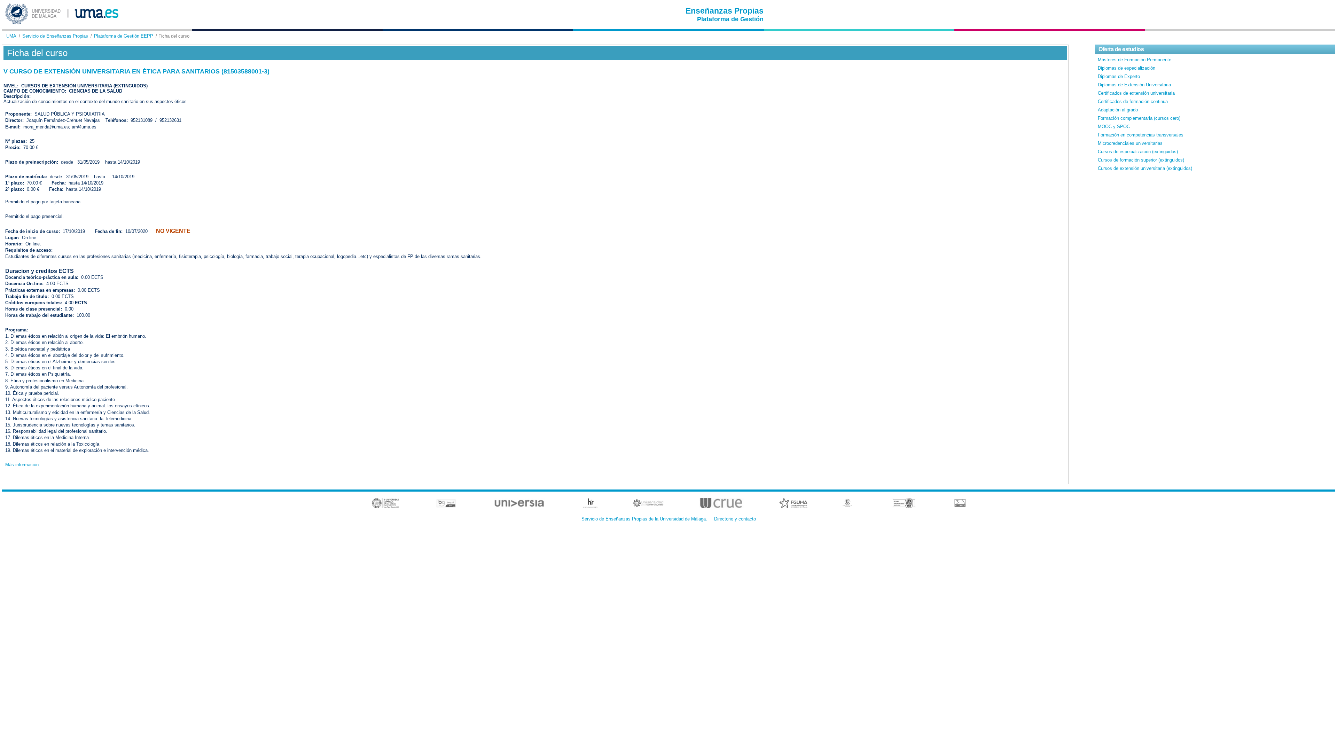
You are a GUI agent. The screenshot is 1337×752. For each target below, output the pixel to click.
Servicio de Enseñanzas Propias (55, 36)
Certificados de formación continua (1133, 101)
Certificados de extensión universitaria (1136, 93)
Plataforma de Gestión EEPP (123, 36)
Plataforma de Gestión (730, 19)
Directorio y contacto (735, 519)
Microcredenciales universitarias (1130, 143)
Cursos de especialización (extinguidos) (1138, 151)
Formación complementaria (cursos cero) (1139, 118)
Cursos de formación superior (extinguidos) (1141, 160)
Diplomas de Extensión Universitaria (1134, 84)
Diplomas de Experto (1119, 76)
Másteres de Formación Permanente (1134, 59)
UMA (11, 36)
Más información (22, 464)
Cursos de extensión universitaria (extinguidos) (1145, 168)
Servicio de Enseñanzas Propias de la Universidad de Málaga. (644, 519)
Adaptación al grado (1118, 109)
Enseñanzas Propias (725, 10)
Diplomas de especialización (1126, 68)
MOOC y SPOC (1114, 126)
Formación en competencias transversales (1140, 135)
